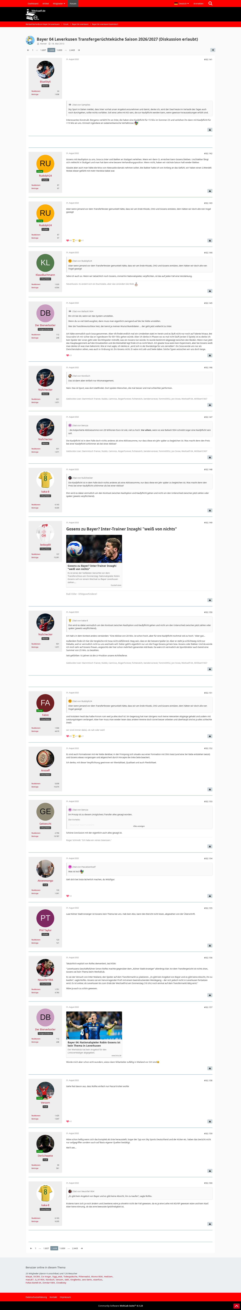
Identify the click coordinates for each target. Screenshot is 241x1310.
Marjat (29, 1276)
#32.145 (208, 303)
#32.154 (208, 858)
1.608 (51, 50)
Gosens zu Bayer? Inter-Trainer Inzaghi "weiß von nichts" (92, 567)
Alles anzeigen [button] (139, 826)
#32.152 (208, 748)
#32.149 (208, 522)
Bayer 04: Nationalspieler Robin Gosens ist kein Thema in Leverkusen (94, 1044)
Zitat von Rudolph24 (82, 260)
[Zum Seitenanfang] (236, 1306)
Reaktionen (36, 91)
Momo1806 (97, 1276)
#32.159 (208, 1133)
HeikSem (108, 1276)
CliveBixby (61, 1282)
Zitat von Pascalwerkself (84, 866)
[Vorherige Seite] (28, 50)
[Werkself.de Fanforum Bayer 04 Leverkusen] (120, 14)
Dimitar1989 (49, 1282)
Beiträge (35, 94)
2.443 (72, 50)
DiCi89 (36, 1276)
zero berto (87, 1279)
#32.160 (208, 1182)
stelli (67, 1279)
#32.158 (208, 1080)
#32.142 (208, 153)
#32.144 (208, 252)
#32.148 (208, 469)
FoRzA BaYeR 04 (33, 1282)
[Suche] (210, 3)
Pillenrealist (84, 1276)
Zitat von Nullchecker (82, 477)
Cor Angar (46, 1276)
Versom (59, 1279)
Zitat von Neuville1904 (83, 1191)
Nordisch (50, 1279)
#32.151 (208, 692)
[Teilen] (212, 50)
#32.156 (208, 957)
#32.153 (208, 801)
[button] (181, 3)
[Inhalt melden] (209, 130)
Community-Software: (120, 1305)
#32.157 (208, 1007)
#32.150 (208, 612)
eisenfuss (97, 1279)
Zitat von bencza (80, 425)
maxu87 (30, 1279)
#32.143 (208, 203)
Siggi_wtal (57, 1276)
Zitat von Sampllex (81, 104)
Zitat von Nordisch (81, 375)
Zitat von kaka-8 (80, 620)
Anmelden (198, 3)
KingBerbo (75, 1279)
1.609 (59, 50)
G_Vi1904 (39, 1279)
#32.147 (208, 417)
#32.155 (208, 908)
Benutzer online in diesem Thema (45, 1267)
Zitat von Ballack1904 (82, 311)
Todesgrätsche (70, 1276)
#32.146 (208, 367)
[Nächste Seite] (78, 50)
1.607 (43, 50)
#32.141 (208, 59)
